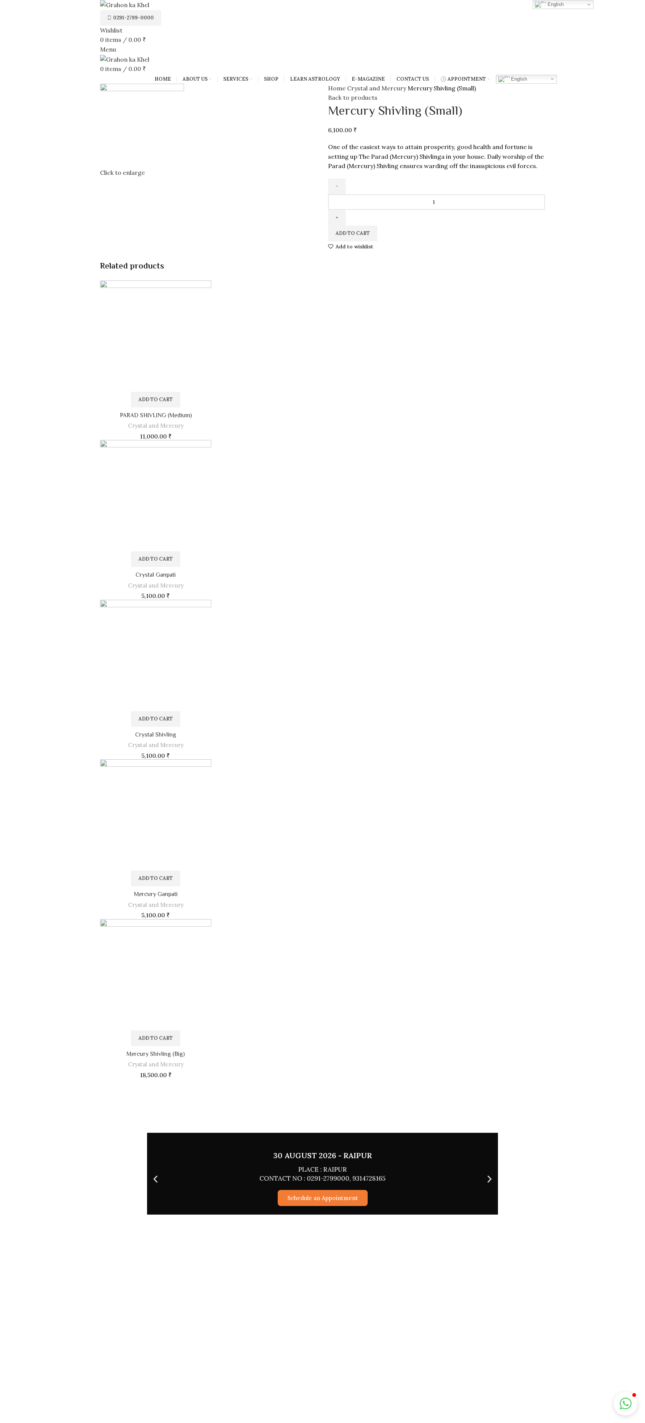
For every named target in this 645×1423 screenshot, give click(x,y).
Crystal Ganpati (155, 574)
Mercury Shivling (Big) (156, 1054)
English (518, 78)
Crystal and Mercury (377, 88)
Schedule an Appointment (322, 1198)
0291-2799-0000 (133, 18)
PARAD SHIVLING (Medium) (156, 415)
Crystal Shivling (155, 734)
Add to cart (353, 233)
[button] (155, 399)
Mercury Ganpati (156, 894)
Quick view (205, 292)
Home (337, 88)
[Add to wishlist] (205, 309)
